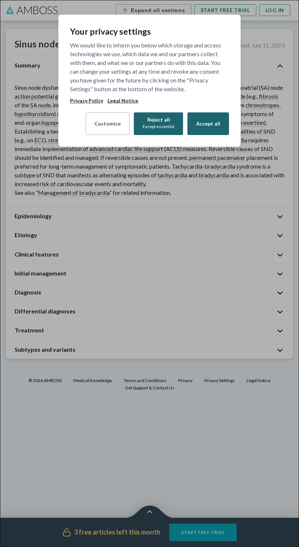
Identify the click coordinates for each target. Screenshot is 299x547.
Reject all (158, 122)
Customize (107, 123)
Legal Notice (123, 101)
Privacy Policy (86, 101)
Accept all (208, 123)
